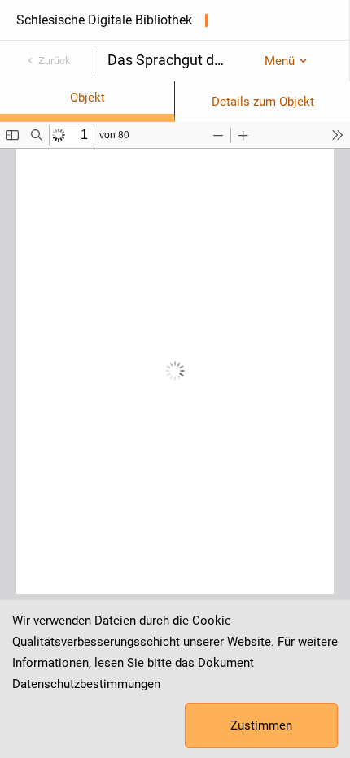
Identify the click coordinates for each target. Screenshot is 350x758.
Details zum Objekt (263, 101)
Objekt (87, 97)
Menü (280, 61)
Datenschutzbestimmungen (86, 684)
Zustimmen (261, 725)
